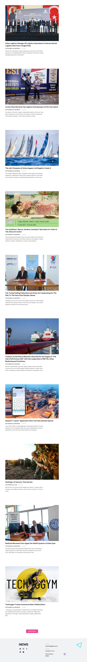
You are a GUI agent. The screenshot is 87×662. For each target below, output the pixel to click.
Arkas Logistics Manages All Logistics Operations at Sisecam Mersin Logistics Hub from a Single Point (31, 44)
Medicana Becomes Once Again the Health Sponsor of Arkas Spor (30, 543)
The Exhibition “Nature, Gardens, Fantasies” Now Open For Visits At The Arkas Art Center (31, 230)
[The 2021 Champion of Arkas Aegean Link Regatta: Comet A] (32, 148)
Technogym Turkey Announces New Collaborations (25, 604)
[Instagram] (23, 648)
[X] (26, 648)
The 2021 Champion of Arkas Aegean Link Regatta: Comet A (28, 168)
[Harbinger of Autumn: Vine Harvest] (32, 462)
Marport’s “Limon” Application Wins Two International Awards (29, 420)
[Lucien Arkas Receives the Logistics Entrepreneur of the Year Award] (32, 87)
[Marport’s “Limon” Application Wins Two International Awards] (32, 401)
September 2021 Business (12, 48)
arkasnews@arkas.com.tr (51, 646)
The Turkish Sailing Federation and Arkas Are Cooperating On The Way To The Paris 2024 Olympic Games (30, 294)
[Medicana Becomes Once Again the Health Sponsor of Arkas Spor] (32, 523)
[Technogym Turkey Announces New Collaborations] (32, 584)
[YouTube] (23, 652)
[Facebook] (20, 648)
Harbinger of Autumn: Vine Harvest (19, 482)
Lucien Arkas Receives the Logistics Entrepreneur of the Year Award (31, 107)
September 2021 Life (11, 485)
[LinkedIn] (20, 652)
